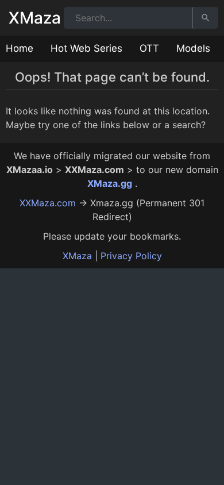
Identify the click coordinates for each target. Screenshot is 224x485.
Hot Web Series (86, 48)
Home (19, 48)
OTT (149, 48)
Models (193, 48)
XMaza (35, 18)
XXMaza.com (48, 203)
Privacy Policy (131, 255)
